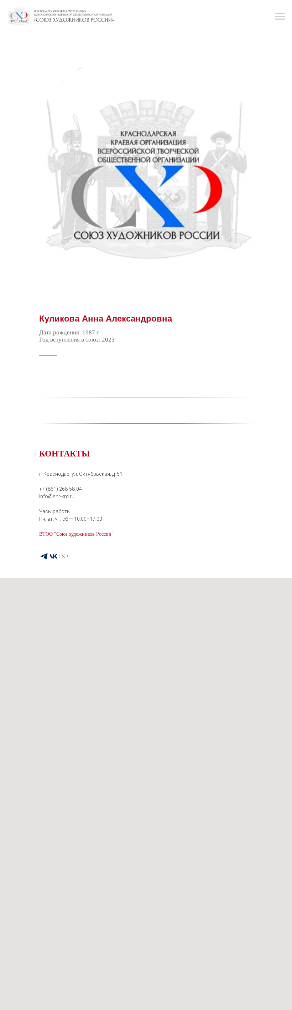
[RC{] (63, 556)
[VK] (53, 556)
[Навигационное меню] (280, 16)
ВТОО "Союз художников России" (76, 534)
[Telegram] (44, 556)
